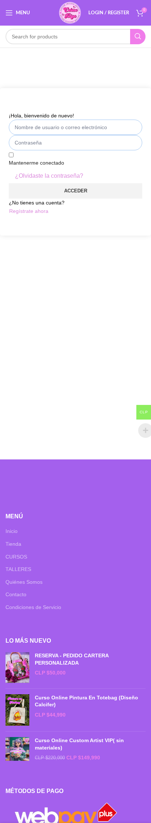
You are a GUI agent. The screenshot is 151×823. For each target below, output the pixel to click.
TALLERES (18, 569)
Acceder (75, 190)
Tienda (13, 544)
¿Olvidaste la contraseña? (49, 176)
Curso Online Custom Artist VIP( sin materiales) (79, 744)
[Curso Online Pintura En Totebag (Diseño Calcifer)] (17, 710)
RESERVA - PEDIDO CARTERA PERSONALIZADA (71, 659)
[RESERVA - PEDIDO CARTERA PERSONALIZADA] (17, 667)
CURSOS (16, 557)
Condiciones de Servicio (33, 607)
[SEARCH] (138, 36)
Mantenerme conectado (36, 163)
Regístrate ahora (28, 211)
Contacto (15, 594)
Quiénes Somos (24, 582)
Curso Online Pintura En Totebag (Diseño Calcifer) (86, 701)
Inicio (11, 531)
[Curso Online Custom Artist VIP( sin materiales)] (17, 749)
